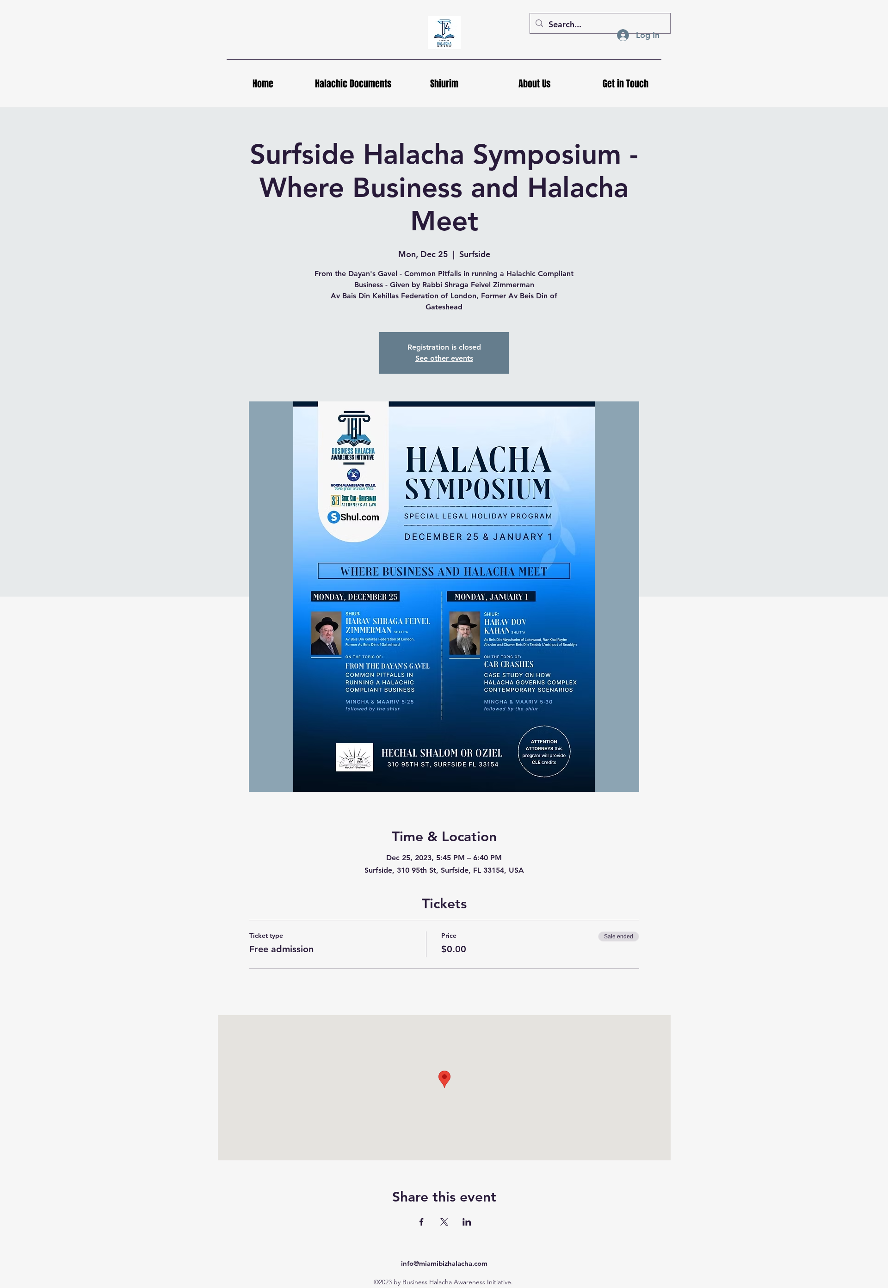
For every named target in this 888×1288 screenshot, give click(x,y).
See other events (444, 358)
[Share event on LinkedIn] (466, 1222)
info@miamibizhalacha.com (444, 1263)
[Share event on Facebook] (421, 1222)
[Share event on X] (444, 1222)
